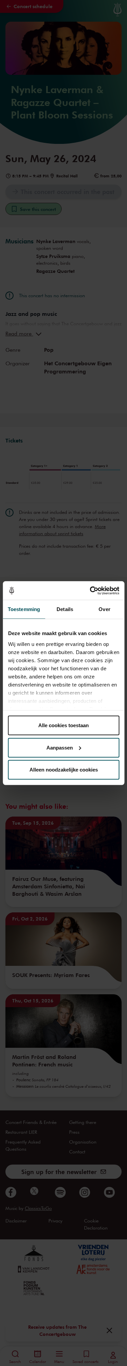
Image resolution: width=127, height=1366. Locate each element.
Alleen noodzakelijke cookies (63, 770)
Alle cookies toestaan (63, 725)
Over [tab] (104, 609)
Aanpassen (59, 747)
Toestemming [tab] (24, 609)
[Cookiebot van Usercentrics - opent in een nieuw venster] (90, 590)
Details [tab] (65, 609)
